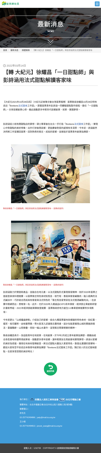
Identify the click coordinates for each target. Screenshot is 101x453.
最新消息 (14, 50)
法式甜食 (22, 106)
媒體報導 (26, 50)
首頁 (5, 50)
